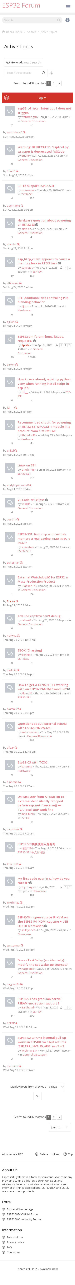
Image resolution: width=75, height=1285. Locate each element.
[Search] (58, 20)
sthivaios (27, 267)
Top (70, 1154)
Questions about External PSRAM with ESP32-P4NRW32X (42, 726)
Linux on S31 (27, 465)
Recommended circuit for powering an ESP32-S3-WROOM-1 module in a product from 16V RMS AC (44, 426)
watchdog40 (29, 117)
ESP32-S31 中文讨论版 (31, 852)
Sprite (25, 345)
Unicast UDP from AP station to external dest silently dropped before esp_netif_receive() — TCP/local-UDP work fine (41, 803)
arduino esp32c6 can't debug (39, 616)
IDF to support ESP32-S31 (36, 186)
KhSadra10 (28, 435)
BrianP (25, 155)
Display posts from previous (28, 1086)
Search (43, 73)
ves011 (25, 504)
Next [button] (59, 83)
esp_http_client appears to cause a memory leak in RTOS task (44, 261)
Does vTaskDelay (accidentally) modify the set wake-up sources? (43, 962)
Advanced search (51, 73)
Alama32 (26, 693)
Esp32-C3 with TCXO (33, 762)
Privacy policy (15, 1242)
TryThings (27, 887)
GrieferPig (27, 469)
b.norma (26, 766)
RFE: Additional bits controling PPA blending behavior (43, 300)
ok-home (12, 1066)
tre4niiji (26, 655)
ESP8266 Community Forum (24, 1219)
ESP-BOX (23, 659)
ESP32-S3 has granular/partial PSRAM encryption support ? (39, 1001)
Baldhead (27, 1007)
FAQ (9, 1247)
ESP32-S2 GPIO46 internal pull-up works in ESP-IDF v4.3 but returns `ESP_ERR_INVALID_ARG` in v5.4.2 (42, 1042)
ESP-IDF (37, 271)
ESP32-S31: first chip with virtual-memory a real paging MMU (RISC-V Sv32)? (44, 538)
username (28, 190)
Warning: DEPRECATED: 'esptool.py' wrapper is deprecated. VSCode (43, 149)
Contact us (13, 1252)
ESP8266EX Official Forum (23, 1214)
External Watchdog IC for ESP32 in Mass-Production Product (43, 579)
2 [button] (54, 83)
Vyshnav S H (29, 1050)
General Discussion (33, 121)
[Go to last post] (24, 132)
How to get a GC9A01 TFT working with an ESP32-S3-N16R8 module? (43, 687)
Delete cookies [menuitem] (49, 1154)
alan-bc (26, 229)
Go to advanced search (26, 62)
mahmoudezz (30, 732)
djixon (25, 306)
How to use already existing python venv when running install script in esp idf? (44, 383)
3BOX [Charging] (30, 650)
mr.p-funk (27, 814)
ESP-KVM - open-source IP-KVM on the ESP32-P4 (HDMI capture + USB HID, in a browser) (43, 921)
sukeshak (27, 547)
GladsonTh (28, 586)
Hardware (24, 310)
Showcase (39, 891)
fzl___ (24, 392)
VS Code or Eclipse (31, 500)
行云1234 (27, 848)
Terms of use (15, 1237)
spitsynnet (28, 930)
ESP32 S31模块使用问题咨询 (36, 844)
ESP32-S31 (27, 194)
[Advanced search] (65, 20)
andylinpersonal (17, 485)
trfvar (10, 747)
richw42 (26, 620)
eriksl (10, 450)
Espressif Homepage (20, 1209)
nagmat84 (27, 969)
